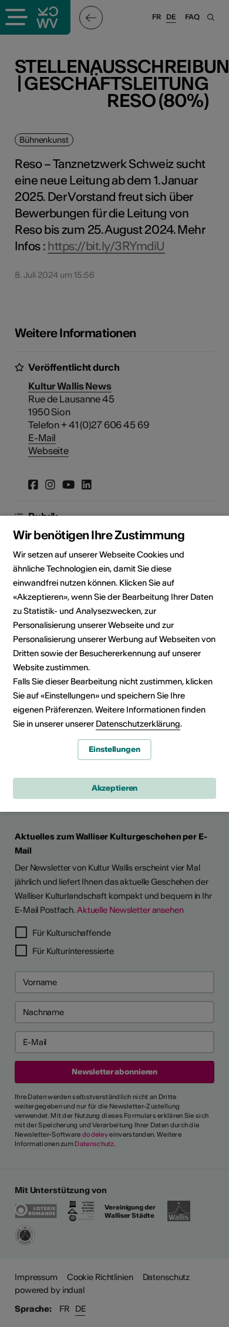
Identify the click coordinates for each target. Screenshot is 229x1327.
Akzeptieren (115, 788)
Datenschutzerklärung (138, 723)
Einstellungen (114, 749)
